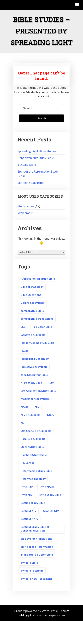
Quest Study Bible (32, 446)
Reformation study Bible (36, 470)
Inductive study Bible (34, 366)
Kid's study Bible (31, 382)
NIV (37, 406)
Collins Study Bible (33, 302)
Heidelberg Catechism (35, 358)
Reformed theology (33, 478)
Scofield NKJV (30, 518)
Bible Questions (31, 294)
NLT (23, 422)
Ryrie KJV (27, 486)
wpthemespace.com (51, 615)
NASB (24, 406)
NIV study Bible (30, 414)
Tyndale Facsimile (32, 570)
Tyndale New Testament (36, 578)
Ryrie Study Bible (50, 494)
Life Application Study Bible (38, 390)
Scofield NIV (51, 510)
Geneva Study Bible (33, 334)
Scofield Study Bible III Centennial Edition (35, 528)
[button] (77, 5)
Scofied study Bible (33, 502)
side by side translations (36, 538)
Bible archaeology (32, 286)
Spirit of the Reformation (37, 546)
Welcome (24, 213)
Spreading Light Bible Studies (37, 151)
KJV (51, 382)
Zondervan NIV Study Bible (36, 158)
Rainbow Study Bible (34, 454)
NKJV (50, 414)
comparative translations (37, 318)
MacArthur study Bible (35, 398)
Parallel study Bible (33, 438)
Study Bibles (26, 206)
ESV (23, 326)
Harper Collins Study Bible (37, 342)
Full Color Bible (42, 326)
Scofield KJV (28, 510)
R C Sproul (27, 462)
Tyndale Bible (27, 164)
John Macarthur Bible (34, 374)
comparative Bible (32, 310)
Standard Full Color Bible (37, 554)
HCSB (24, 350)
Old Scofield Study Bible (36, 430)
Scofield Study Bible (31, 182)
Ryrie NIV (27, 494)
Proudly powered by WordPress (35, 611)
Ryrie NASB (47, 486)
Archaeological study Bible (38, 278)
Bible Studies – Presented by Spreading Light (42, 31)
